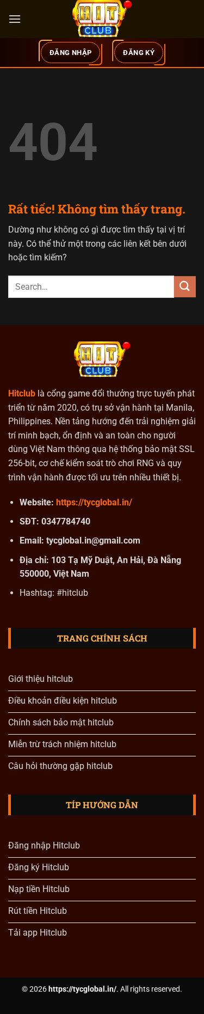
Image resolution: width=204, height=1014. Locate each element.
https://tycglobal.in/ (94, 502)
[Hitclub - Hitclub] (102, 19)
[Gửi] (185, 286)
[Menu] (14, 18)
